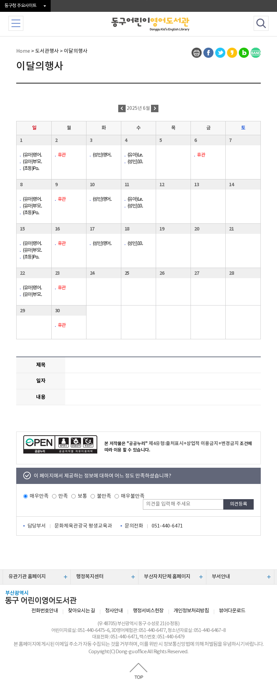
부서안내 (221, 577)
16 (57, 229)
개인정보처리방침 (191, 611)
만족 (63, 496)
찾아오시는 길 (81, 611)
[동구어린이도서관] (150, 23)
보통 (82, 496)
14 (231, 185)
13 (196, 185)
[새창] (197, 53)
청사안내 (114, 611)
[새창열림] (60, 444)
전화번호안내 (44, 611)
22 (22, 273)
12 (161, 185)
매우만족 (39, 496)
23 (57, 273)
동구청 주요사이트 (20, 5)
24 (92, 273)
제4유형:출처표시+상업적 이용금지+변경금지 (194, 443)
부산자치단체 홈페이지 (167, 577)
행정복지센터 (89, 577)
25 (127, 273)
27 (196, 273)
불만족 (104, 496)
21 (231, 229)
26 (161, 273)
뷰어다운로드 (232, 611)
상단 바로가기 (138, 671)
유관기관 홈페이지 (27, 577)
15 (22, 229)
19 (161, 229)
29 (22, 311)
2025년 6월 (139, 108)
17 (92, 229)
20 (196, 229)
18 (127, 229)
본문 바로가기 (138, 0)
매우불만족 (133, 496)
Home (23, 51)
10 (92, 185)
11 (127, 185)
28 (231, 273)
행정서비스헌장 (148, 611)
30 (57, 311)
